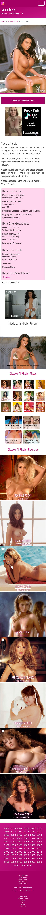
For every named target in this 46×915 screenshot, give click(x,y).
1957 (32, 862)
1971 (19, 855)
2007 (19, 835)
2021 (6, 828)
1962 (39, 858)
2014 (13, 831)
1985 (6, 848)
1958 (26, 862)
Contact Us (23, 906)
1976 (26, 852)
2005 (32, 835)
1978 (13, 852)
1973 (6, 855)
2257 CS (23, 902)
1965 (19, 858)
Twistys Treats (23, 883)
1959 (19, 862)
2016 (39, 828)
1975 (32, 852)
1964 (26, 858)
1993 (32, 841)
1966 (13, 858)
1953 (29, 865)
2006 (26, 835)
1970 (26, 855)
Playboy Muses (13, 21)
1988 (26, 845)
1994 (26, 841)
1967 (6, 858)
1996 (13, 841)
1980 (39, 848)
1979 (6, 852)
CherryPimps (23, 877)
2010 (39, 831)
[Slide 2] (11, 365)
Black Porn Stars (23, 875)
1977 (19, 852)
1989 (19, 845)
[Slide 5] (21, 365)
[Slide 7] (28, 365)
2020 (13, 828)
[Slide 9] (34, 365)
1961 (6, 862)
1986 (39, 845)
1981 (32, 848)
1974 (39, 852)
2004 (39, 835)
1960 (13, 862)
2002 (13, 838)
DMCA (23, 900)
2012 (26, 831)
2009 (6, 835)
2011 (32, 831)
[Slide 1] (8, 365)
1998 (39, 838)
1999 (32, 838)
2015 (6, 831)
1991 (6, 845)
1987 (32, 845)
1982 (26, 848)
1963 (32, 858)
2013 (19, 831)
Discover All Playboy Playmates (23, 449)
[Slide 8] (31, 365)
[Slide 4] (18, 365)
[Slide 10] (37, 365)
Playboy (6, 277)
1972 (13, 855)
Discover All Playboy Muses (23, 373)
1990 (13, 845)
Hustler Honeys (23, 879)
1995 (19, 841)
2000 (26, 838)
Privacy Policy (23, 896)
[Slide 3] (15, 365)
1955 (16, 865)
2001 (19, 838)
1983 (19, 848)
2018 (26, 828)
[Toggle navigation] (41, 3)
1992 (39, 841)
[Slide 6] (24, 365)
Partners (23, 904)
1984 (13, 848)
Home (3, 21)
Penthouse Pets (23, 881)
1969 (32, 855)
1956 (39, 862)
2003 (6, 838)
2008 (13, 835)
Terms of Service (23, 898)
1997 (6, 841)
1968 (39, 855)
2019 (19, 828)
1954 (23, 865)
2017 (32, 828)
